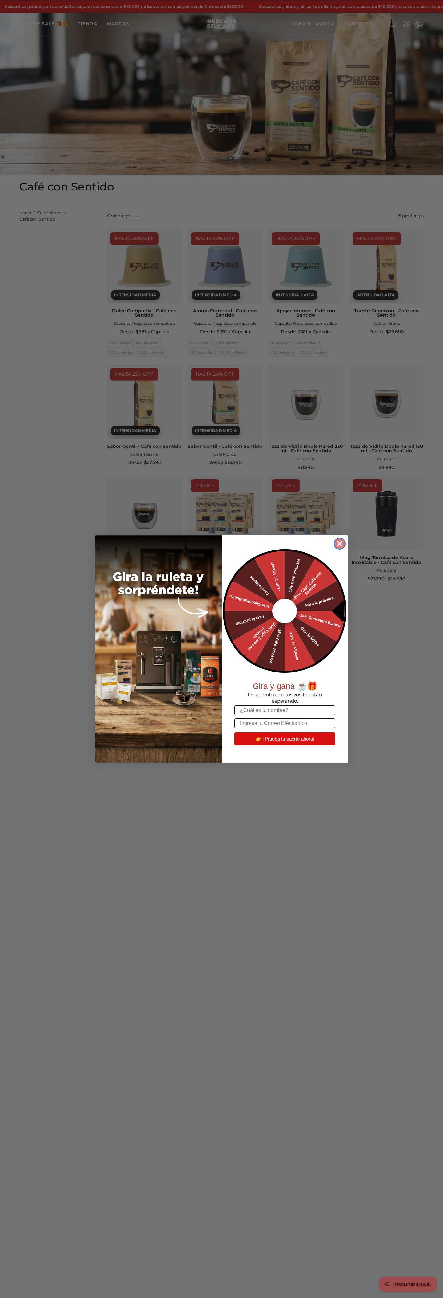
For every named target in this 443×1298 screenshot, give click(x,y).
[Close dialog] (339, 543)
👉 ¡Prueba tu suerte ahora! (285, 738)
